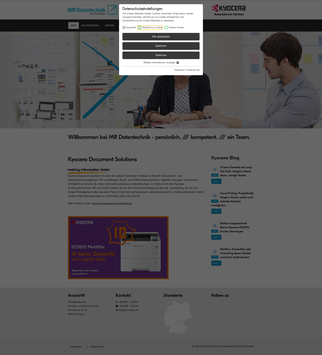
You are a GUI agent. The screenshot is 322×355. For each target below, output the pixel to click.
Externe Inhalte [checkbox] (176, 27)
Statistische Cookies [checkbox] (152, 27)
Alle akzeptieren (161, 36)
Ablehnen (161, 55)
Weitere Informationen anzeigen (159, 62)
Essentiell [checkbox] (131, 27)
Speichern (161, 45)
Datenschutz (193, 69)
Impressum (179, 69)
